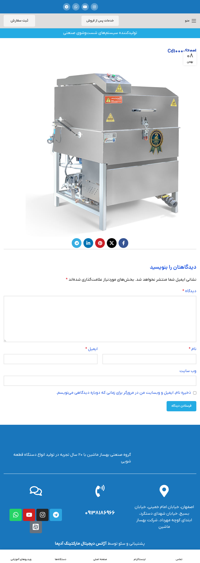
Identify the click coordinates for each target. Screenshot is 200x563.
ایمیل (91, 349)
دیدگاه (189, 291)
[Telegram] (56, 515)
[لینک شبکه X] (112, 243)
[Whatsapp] (16, 515)
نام (192, 349)
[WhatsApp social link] (76, 7)
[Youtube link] (85, 7)
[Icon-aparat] (36, 527)
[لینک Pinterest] (100, 243)
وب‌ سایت (188, 371)
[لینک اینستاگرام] (94, 7)
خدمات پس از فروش (100, 21)
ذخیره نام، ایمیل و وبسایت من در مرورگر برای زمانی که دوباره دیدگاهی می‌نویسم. (123, 392)
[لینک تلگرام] (66, 7)
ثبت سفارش (19, 20)
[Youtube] (29, 515)
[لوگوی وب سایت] (120, 6)
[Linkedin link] (88, 243)
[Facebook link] (123, 243)
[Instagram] (42, 515)
